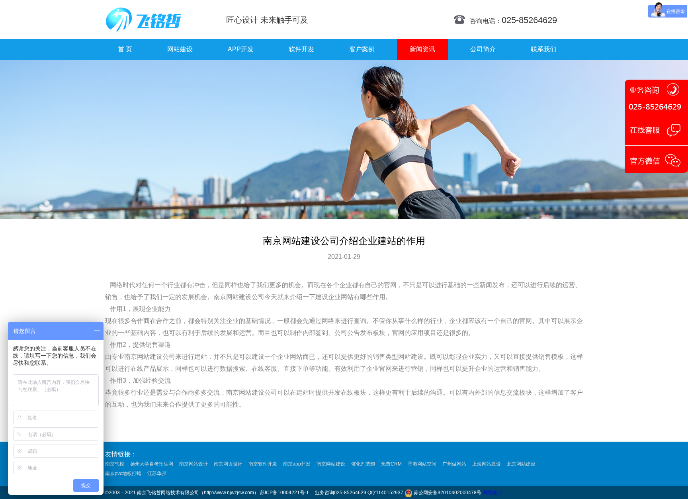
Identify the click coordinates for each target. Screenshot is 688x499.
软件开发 (301, 49)
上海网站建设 (486, 464)
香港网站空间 (422, 464)
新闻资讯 (422, 49)
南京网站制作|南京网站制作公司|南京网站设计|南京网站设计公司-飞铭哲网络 (154, 19)
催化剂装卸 (363, 464)
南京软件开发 (262, 464)
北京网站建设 (521, 464)
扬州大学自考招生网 (151, 464)
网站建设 (180, 49)
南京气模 (114, 464)
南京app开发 (297, 464)
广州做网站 (454, 464)
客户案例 (362, 49)
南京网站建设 (331, 464)
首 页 (125, 49)
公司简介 (483, 49)
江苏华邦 (156, 473)
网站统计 (492, 492)
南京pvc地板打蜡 (123, 473)
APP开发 (241, 49)
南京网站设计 (193, 464)
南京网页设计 (228, 464)
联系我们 (543, 49)
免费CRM (391, 464)
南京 (219, 297)
